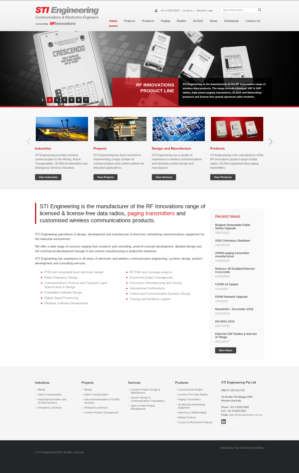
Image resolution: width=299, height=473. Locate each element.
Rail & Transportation (50, 394)
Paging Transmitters (189, 399)
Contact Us (253, 21)
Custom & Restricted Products (195, 422)
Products (148, 21)
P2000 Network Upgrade (231, 296)
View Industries (48, 177)
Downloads (231, 21)
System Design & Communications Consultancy (148, 399)
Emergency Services (50, 407)
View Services (164, 177)
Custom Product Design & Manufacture (145, 391)
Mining (41, 389)
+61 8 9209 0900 (169, 10)
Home (113, 21)
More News (225, 350)
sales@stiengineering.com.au (245, 414)
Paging (165, 21)
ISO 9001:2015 (225, 321)
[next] (271, 141)
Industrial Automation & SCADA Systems (101, 401)
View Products (223, 177)
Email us (188, 10)
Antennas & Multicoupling (192, 412)
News (213, 21)
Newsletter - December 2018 (234, 309)
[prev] (29, 141)
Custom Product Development (101, 412)
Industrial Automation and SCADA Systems (52, 401)
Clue (236, 447)
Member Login (205, 10)
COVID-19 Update (226, 284)
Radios (181, 21)
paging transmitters (151, 213)
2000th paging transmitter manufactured (232, 254)
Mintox (260, 447)
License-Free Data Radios (193, 394)
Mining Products (187, 417)
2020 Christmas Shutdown (233, 240)
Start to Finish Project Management (143, 407)
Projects (129, 21)
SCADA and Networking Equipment (191, 406)
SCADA (198, 21)
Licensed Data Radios (190, 389)
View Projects (105, 177)
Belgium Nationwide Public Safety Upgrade (232, 226)
